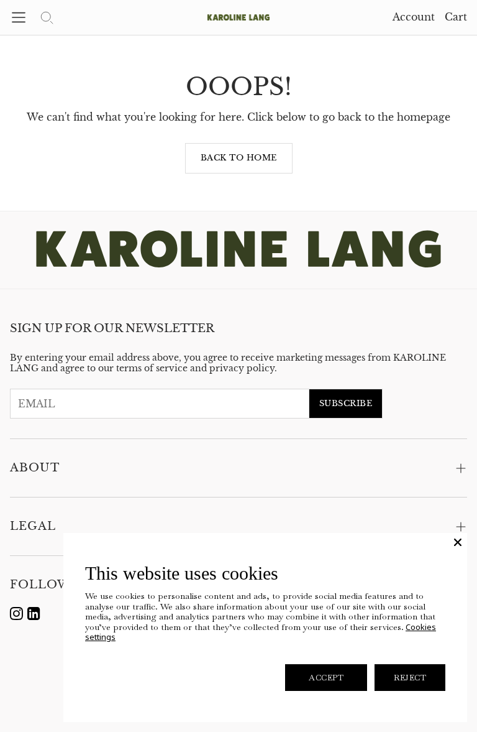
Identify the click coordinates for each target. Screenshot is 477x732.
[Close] (458, 542)
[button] (18, 17)
